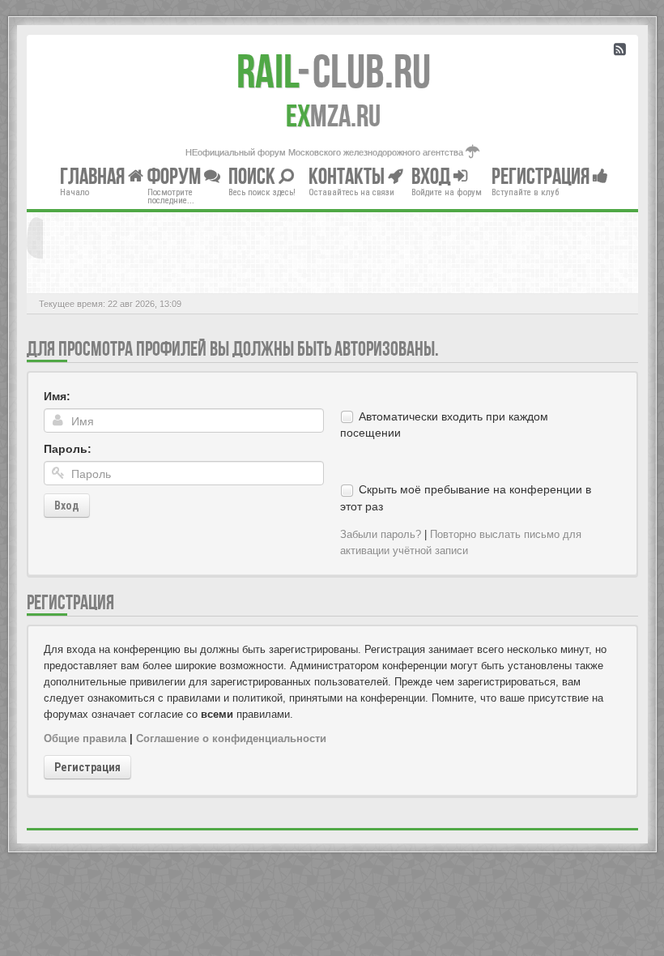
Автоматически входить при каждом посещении (444, 424)
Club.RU (333, 71)
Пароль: (68, 448)
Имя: (57, 396)
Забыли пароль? (380, 534)
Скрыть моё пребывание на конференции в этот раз (465, 497)
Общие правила (85, 738)
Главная (94, 175)
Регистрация (87, 767)
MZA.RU (333, 116)
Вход (66, 505)
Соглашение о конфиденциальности (231, 738)
